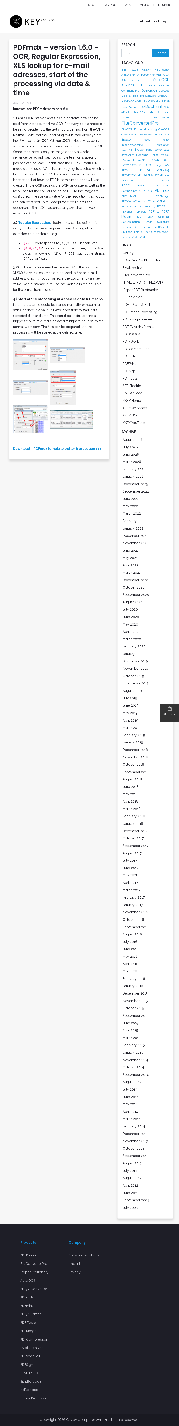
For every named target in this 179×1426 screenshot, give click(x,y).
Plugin (126, 216)
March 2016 (132, 971)
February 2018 (134, 816)
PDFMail (148, 190)
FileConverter (160, 117)
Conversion (149, 90)
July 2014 (130, 1089)
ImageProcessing (35, 1398)
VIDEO (144, 5)
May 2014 (130, 1104)
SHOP (92, 5)
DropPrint (141, 100)
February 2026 (134, 469)
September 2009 (136, 1200)
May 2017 (130, 875)
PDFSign (163, 206)
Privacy (75, 1272)
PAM (166, 165)
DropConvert (148, 95)
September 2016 (136, 927)
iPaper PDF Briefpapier (140, 290)
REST (139, 216)
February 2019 (134, 735)
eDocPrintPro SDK (133, 112)
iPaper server (153, 149)
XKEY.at (110, 5)
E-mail (165, 100)
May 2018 (130, 794)
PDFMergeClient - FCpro (138, 201)
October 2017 (133, 838)
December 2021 (135, 535)
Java (166, 149)
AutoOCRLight (131, 85)
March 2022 (132, 513)
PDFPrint (163, 201)
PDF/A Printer (30, 1314)
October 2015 (133, 1008)
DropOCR (163, 95)
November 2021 (135, 543)
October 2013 (133, 1148)
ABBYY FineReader (155, 69)
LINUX (154, 154)
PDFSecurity (147, 206)
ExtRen (126, 117)
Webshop (170, 714)
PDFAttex (163, 180)
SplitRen (126, 232)
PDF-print (127, 170)
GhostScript (128, 134)
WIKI (128, 5)
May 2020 (130, 624)
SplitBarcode (161, 227)
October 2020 (134, 587)
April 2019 (130, 720)
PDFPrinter (28, 1255)
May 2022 (130, 506)
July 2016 (130, 942)
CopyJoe (164, 90)
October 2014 (133, 1067)
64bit (135, 69)
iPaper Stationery (34, 1272)
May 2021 (130, 558)
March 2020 (132, 639)
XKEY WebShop (135, 408)
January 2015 (133, 1052)
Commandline (130, 90)
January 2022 (133, 528)
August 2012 (132, 1178)
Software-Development (136, 227)
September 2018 (136, 772)
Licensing (142, 154)
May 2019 (130, 713)
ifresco (126, 139)
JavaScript (127, 154)
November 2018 (135, 757)
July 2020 (130, 609)
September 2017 (135, 846)
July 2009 (130, 1207)
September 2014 (136, 1075)
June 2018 (130, 787)
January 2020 (133, 654)
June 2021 (130, 550)
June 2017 (130, 868)
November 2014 (135, 1060)
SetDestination (130, 222)
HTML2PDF (162, 134)
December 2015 (135, 993)
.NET (124, 69)
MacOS (165, 154)
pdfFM (137, 190)
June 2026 (131, 454)
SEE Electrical (133, 386)
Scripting (163, 216)
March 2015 (131, 1038)
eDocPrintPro (155, 106)
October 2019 (133, 676)
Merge (125, 160)
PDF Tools (28, 1322)
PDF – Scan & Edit (136, 304)
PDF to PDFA (158, 211)
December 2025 (135, 484)
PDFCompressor (133, 185)
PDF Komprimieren (137, 319)
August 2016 (132, 934)
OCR (155, 160)
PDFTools (140, 211)
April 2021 (130, 565)
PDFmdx (162, 190)
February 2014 (134, 1126)
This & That (141, 232)
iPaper (139, 149)
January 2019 (133, 742)
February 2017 (134, 897)
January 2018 (133, 823)
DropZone (154, 100)
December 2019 (135, 661)
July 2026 (130, 447)
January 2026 (133, 476)
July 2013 (130, 1171)
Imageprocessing (132, 144)
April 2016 (130, 964)
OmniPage (155, 165)
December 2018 (135, 750)
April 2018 (130, 801)
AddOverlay (128, 74)
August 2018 (132, 779)
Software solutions (84, 1255)
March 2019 (132, 727)
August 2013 (132, 1163)
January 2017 (133, 905)
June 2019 (130, 705)
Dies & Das (129, 95)
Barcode (164, 85)
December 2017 (135, 831)
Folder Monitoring (145, 129)
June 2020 (131, 617)
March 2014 (132, 1119)
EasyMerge (128, 107)
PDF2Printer (161, 175)
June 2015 (130, 1023)
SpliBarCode (132, 393)
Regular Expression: (34, 222)
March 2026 (132, 462)
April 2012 (130, 1185)
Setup (148, 222)
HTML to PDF (29, 1373)
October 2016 (133, 919)
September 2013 (135, 1156)
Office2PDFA (140, 165)
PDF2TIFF (127, 180)
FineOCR (127, 129)
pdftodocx (29, 1389)
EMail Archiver (158, 112)
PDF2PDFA (145, 175)
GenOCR (163, 129)
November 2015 (135, 1001)
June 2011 (130, 1193)
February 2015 (134, 1045)
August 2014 (132, 1082)
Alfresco (143, 74)
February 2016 (134, 979)
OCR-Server (132, 297)
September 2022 (136, 491)
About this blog (153, 21)
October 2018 (133, 764)
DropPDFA (127, 100)
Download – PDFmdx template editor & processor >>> (57, 449)
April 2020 (131, 631)
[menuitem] (159, 5)
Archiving (156, 74)
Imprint (74, 1263)
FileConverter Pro (136, 275)
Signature (163, 222)
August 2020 (132, 602)
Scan (150, 216)
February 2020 (134, 646)
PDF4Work (131, 341)
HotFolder (145, 134)
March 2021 (131, 572)
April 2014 (130, 1111)
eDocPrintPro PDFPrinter (141, 260)
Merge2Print (141, 160)
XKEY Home (132, 400)
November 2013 (135, 1141)
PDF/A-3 (163, 170)
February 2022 (134, 521)
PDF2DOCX (128, 175)
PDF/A (145, 170)
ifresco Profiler (156, 139)
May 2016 (130, 956)
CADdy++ (130, 253)
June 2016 (130, 949)
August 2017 (132, 853)
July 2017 (130, 860)
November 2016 (135, 912)
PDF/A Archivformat (138, 327)
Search (160, 53)
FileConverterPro (140, 123)
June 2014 (130, 1097)
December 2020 (135, 580)
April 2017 (130, 883)
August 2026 (132, 439)
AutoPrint (151, 85)
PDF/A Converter (33, 1289)
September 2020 (136, 595)
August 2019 (132, 691)
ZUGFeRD (139, 237)
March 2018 (132, 809)
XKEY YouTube (134, 423)
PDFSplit (126, 211)
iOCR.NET (127, 149)
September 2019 (136, 683)
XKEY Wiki (130, 415)
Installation (162, 144)
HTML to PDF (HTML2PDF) (143, 282)
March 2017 (131, 890)
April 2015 (130, 1030)
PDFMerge (162, 196)
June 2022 (131, 499)
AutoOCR (161, 80)
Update (156, 232)
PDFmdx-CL (129, 196)
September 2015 (135, 1015)
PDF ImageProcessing (140, 312)
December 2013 (135, 1134)
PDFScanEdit (129, 206)
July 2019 (130, 698)
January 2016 (133, 986)
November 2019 (135, 668)
